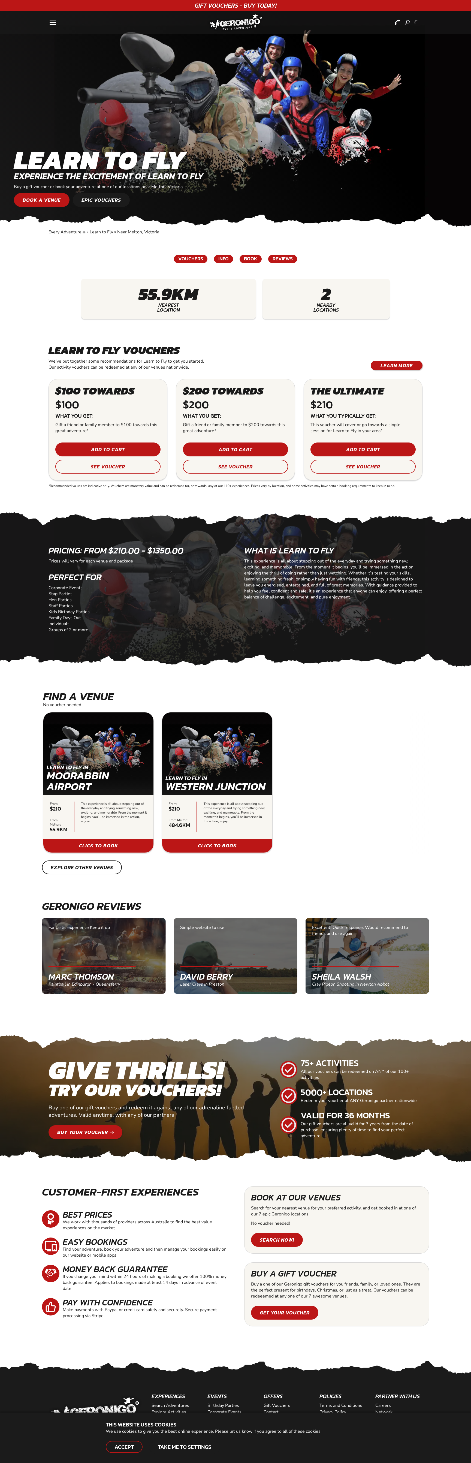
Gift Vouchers (277, 1405)
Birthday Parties (223, 1405)
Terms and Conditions (340, 1405)
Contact (271, 1412)
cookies (313, 1431)
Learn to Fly (101, 232)
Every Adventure (67, 232)
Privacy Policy (332, 1412)
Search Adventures (170, 1405)
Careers (383, 1405)
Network (383, 1412)
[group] (98, 782)
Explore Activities (169, 1412)
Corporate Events (224, 1412)
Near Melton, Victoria (138, 232)
